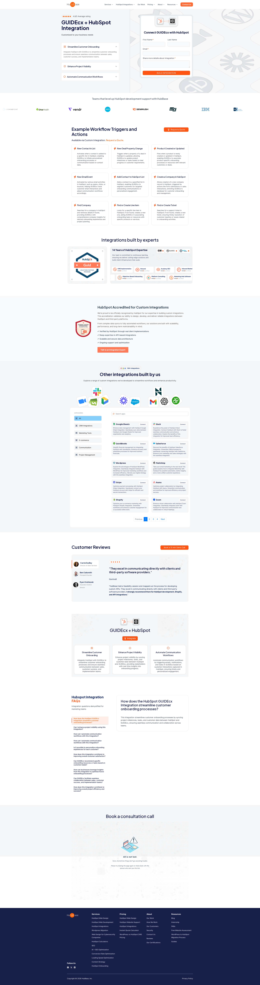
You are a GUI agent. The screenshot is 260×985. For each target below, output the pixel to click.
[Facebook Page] (68, 967)
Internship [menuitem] (175, 922)
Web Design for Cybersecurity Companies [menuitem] (103, 935)
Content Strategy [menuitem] (98, 962)
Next (163, 519)
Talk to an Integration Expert (113, 350)
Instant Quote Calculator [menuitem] (129, 930)
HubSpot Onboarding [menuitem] (100, 966)
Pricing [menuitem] (150, 4)
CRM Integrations (85, 426)
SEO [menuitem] (93, 946)
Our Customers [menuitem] (152, 926)
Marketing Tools (85, 433)
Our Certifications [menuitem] (153, 943)
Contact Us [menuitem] (186, 4)
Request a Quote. (115, 140)
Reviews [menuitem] (150, 938)
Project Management (87, 455)
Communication (85, 448)
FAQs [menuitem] (173, 926)
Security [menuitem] (150, 930)
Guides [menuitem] (174, 941)
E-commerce (84, 440)
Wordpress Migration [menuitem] (100, 930)
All (80, 418)
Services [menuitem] (108, 4)
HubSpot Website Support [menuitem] (130, 922)
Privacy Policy (187, 978)
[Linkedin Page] (75, 967)
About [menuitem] (160, 4)
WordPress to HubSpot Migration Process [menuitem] (180, 935)
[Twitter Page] (71, 967)
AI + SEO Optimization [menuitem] (100, 950)
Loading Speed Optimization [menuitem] (103, 958)
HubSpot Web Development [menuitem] (102, 922)
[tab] (90, 720)
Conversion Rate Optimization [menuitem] (103, 954)
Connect (143, 424)
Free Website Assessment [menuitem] (181, 930)
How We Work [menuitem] (152, 922)
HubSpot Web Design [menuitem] (100, 918)
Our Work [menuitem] (141, 4)
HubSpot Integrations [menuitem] (124, 4)
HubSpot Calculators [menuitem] (100, 941)
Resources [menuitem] (171, 4)
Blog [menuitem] (173, 918)
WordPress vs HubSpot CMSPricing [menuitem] (131, 935)
